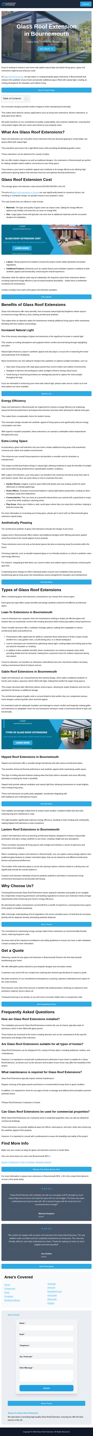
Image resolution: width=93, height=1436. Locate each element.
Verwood (51, 1288)
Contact (86, 4)
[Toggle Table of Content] (25, 99)
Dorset (4, 1162)
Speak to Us (46, 394)
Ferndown (30, 1162)
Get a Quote (45, 49)
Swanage (51, 1284)
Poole (22, 1162)
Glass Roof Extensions (13, 77)
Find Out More (46, 582)
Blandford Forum (54, 1291)
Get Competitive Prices (46, 1004)
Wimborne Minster (43, 1162)
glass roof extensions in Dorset (25, 192)
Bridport (50, 1303)
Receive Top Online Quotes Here (46, 1169)
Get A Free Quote (46, 1266)
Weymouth (52, 1299)
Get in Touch (46, 924)
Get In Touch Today (46, 90)
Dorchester (52, 1295)
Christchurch (13, 1162)
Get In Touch (46, 1403)
